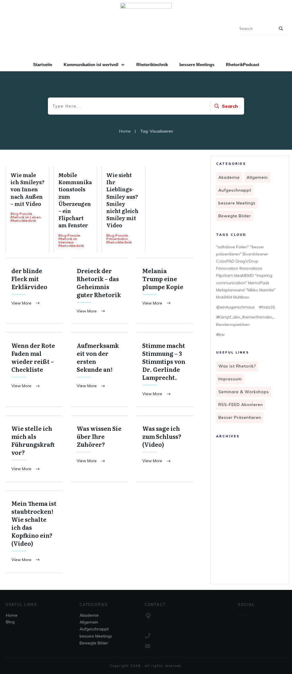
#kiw (220, 334)
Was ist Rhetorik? (237, 366)
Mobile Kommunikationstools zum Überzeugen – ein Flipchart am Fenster (75, 209)
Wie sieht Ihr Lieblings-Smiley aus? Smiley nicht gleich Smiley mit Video (123, 209)
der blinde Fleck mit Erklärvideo (34, 291)
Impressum (230, 378)
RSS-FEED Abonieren (240, 404)
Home (11, 615)
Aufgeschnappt (234, 190)
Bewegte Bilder (234, 215)
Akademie (229, 177)
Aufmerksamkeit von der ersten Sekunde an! (99, 370)
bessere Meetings (237, 203)
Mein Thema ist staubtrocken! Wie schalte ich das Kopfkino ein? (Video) (34, 532)
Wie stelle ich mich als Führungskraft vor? (34, 449)
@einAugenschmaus (235, 307)
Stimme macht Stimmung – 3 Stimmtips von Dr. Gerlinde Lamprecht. (165, 370)
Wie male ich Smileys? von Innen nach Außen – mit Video (27, 209)
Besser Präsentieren (239, 417)
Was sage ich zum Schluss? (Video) (165, 449)
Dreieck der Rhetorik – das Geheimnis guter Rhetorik (99, 291)
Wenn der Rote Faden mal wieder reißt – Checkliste (34, 370)
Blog (10, 621)
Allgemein (257, 177)
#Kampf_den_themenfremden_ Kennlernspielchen (245, 320)
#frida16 (267, 307)
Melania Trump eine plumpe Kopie (165, 291)
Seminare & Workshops (243, 391)
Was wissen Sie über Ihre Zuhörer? (99, 449)
